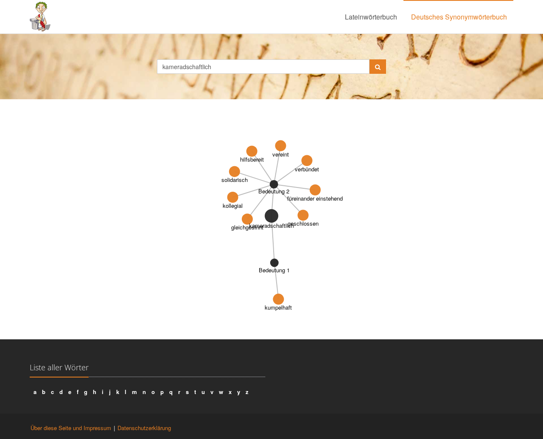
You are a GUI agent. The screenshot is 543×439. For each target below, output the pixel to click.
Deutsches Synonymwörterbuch (459, 17)
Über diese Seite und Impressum (71, 428)
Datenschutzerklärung (144, 428)
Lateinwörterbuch (371, 17)
